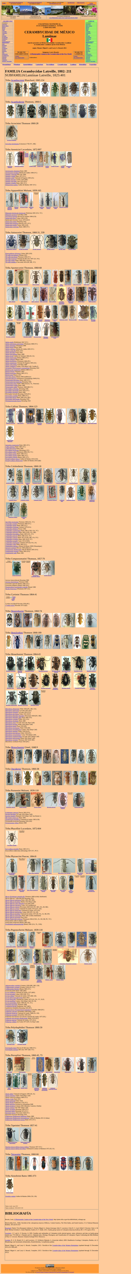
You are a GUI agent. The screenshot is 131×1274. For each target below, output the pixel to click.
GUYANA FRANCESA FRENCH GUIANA (6, 42)
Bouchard (8, 1228)
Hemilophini (17, 632)
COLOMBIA (4, 31)
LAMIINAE (91, 21)
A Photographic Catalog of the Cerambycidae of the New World (51, 54)
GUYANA (4, 40)
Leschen (7, 1240)
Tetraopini (16, 1154)
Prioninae (17, 64)
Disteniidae (82, 64)
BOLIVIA (4, 27)
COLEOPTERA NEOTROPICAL (16, 2)
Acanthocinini (17, 80)
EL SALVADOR (5, 37)
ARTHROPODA (71, 2)
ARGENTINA (4, 24)
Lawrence (8, 1233)
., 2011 (55, 3)
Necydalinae (50, 64)
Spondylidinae (28, 64)
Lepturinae (39, 64)
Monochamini (17, 747)
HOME (4, 3)
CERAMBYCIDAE (8, 21)
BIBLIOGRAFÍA (80, 2)
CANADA (17, 56)
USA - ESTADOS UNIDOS (19, 57)
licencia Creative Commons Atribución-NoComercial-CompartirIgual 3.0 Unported (55, 1272)
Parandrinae (6, 64)
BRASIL (3, 28)
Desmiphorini (17, 611)
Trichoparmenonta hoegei (13, 401)
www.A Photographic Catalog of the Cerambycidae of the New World (63, 17)
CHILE (3, 30)
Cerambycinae (62, 64)
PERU (3, 52)
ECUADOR (4, 36)
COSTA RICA (4, 33)
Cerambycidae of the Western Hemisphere (65, 1245)
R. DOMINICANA (5, 55)
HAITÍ (3, 44)
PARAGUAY (4, 51)
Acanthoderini (17, 102)
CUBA (3, 34)
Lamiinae (73, 64)
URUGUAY (4, 58)
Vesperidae (92, 64)
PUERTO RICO (5, 54)
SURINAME (4, 57)
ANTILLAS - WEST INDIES (7, 61)
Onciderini (16, 769)
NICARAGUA (4, 48)
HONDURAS (4, 45)
